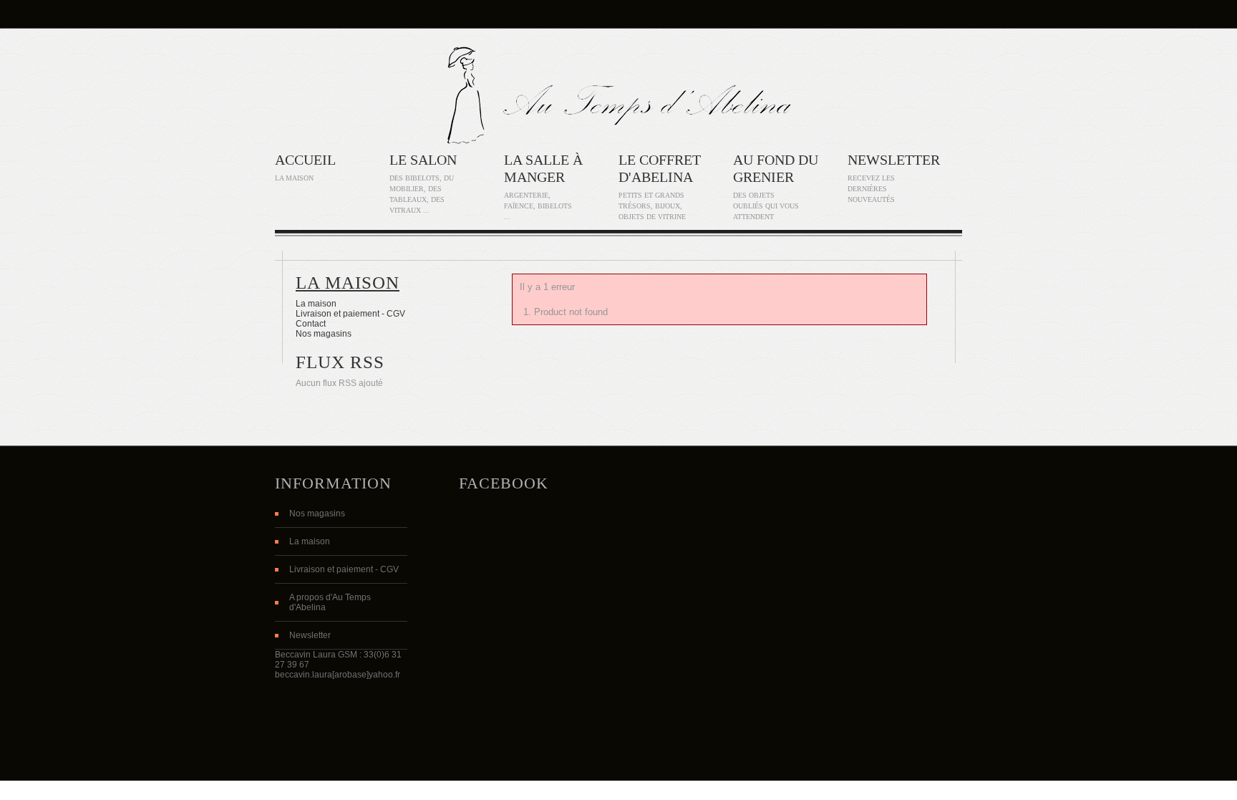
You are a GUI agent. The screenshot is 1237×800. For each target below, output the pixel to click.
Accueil (305, 160)
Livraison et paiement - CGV (350, 314)
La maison (347, 282)
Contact (311, 324)
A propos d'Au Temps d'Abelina (330, 602)
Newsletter (894, 160)
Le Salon (423, 160)
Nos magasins (323, 334)
